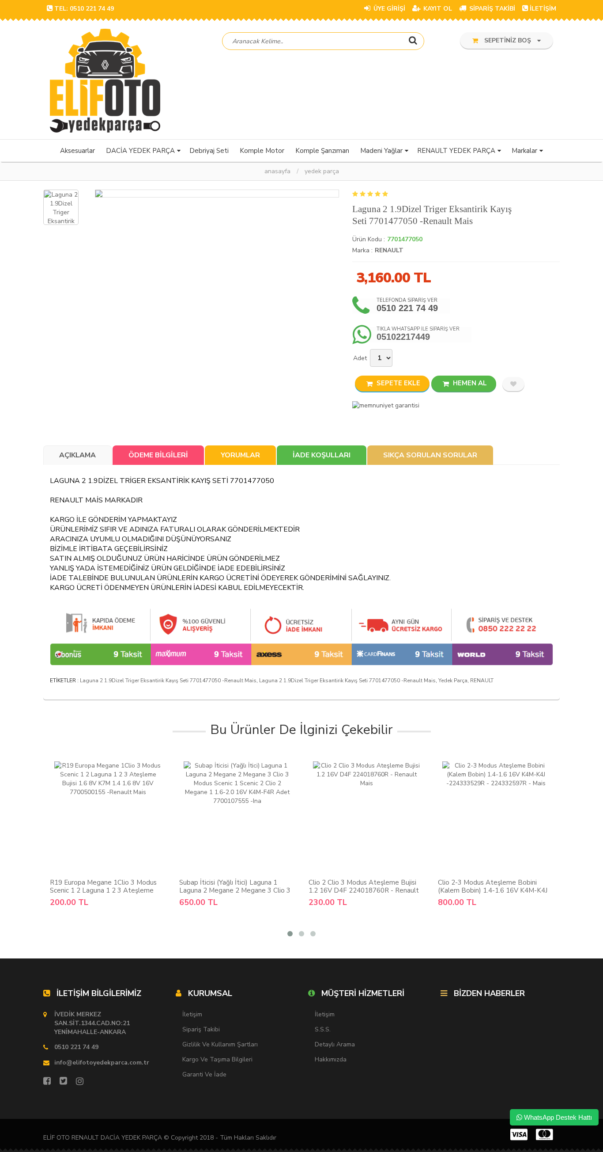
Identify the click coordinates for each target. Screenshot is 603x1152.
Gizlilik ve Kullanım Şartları (220, 1044)
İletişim (192, 1014)
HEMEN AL (469, 383)
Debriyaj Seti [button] (209, 150)
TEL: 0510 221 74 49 (84, 8)
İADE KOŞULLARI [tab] (321, 455)
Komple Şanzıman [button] (322, 150)
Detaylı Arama (335, 1044)
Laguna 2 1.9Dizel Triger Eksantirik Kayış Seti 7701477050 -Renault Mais (168, 680)
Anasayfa (277, 171)
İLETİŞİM (543, 8)
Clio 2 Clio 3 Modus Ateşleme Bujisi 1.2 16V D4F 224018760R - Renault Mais (364, 890)
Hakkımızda (331, 1059)
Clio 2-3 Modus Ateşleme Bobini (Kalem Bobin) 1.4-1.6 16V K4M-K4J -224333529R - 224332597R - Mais (492, 890)
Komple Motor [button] (262, 150)
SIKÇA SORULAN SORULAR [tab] (430, 455)
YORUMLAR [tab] (240, 455)
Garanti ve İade (204, 1074)
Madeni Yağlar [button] (381, 150)
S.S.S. (323, 1029)
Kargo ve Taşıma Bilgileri (217, 1059)
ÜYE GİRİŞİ (388, 8)
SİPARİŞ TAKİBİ (491, 8)
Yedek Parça (322, 171)
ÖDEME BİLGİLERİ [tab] (158, 455)
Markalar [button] (524, 150)
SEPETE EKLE (397, 383)
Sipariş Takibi (201, 1029)
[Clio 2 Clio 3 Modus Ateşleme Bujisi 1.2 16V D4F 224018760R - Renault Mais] (367, 817)
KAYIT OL (437, 8)
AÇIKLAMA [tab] (77, 455)
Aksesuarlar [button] (77, 150)
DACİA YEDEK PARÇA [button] (140, 150)
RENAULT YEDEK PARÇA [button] (456, 150)
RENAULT (389, 250)
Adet (360, 358)
